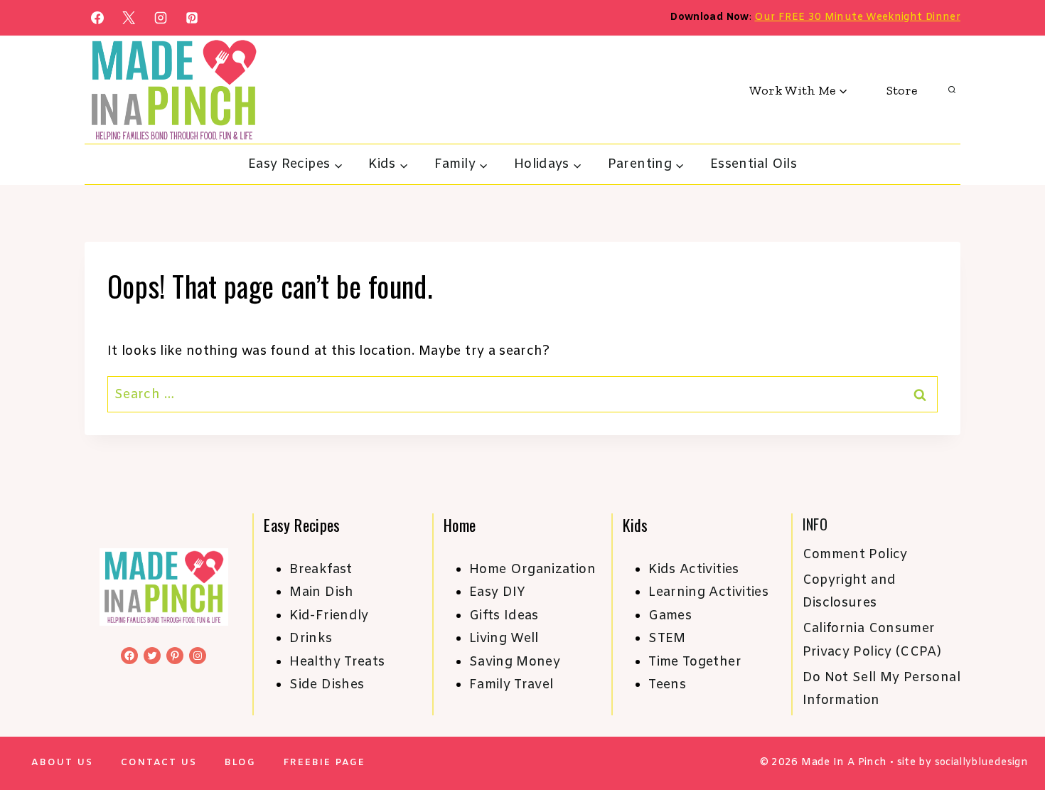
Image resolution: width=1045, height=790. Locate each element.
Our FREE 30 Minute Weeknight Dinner (857, 17)
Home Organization (532, 569)
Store (901, 90)
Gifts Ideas (504, 615)
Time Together (694, 662)
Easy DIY (497, 592)
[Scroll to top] (1011, 734)
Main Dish (321, 592)
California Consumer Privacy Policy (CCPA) (872, 640)
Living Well (504, 638)
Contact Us (159, 763)
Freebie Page (324, 763)
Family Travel (511, 684)
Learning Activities (708, 592)
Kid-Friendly (328, 615)
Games (670, 615)
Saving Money (514, 662)
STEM (666, 638)
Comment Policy (855, 554)
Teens (667, 684)
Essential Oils (753, 164)
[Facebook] (97, 18)
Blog (240, 763)
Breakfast (320, 569)
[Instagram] (160, 18)
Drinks (310, 638)
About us (62, 763)
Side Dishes (326, 684)
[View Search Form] (951, 90)
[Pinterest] (192, 18)
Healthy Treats (337, 662)
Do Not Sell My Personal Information (881, 689)
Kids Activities (693, 569)
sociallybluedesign (981, 762)
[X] (128, 18)
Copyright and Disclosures (849, 592)
